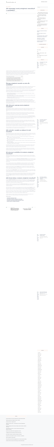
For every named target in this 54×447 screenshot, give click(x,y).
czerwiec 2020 (39, 405)
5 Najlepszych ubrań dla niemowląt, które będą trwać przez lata (13, 432)
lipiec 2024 (39, 361)
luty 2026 (39, 356)
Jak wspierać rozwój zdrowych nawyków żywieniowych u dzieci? (15, 200)
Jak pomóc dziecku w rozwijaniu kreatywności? (13, 201)
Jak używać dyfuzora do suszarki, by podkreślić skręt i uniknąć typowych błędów (15, 418)
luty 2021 (39, 395)
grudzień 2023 (39, 364)
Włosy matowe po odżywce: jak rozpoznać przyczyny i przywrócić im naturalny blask (41, 18)
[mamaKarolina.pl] (11, 2)
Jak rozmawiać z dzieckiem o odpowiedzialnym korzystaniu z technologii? (43, 178)
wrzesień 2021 (39, 386)
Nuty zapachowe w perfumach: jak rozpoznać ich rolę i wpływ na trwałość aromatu (41, 15)
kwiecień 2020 (39, 408)
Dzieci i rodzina (39, 49)
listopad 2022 (39, 368)
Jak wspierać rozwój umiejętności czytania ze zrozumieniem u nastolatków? (15, 435)
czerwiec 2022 (39, 374)
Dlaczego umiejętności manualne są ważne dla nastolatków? (13, 77)
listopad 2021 (39, 383)
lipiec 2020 (39, 404)
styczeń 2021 (39, 396)
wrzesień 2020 (39, 401)
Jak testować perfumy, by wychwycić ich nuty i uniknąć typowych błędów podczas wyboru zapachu (42, 25)
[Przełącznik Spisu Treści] (21, 76)
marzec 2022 (39, 378)
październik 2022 (40, 369)
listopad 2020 (39, 399)
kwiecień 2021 (39, 392)
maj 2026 (39, 352)
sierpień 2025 (39, 359)
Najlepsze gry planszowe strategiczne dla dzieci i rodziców (13, 420)
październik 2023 (40, 365)
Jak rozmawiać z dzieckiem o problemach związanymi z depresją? (14, 434)
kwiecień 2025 (39, 360)
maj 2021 (39, 391)
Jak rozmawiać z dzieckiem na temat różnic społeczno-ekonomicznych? (43, 120)
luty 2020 (39, 410)
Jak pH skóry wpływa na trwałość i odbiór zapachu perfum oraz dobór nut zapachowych (42, 22)
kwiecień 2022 (39, 377)
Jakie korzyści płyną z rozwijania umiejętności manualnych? (13, 80)
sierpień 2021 (39, 387)
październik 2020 (40, 400)
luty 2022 (39, 379)
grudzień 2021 (39, 382)
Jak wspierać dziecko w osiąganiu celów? (11, 421)
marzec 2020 (39, 409)
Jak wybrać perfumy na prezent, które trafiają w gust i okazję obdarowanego (15, 440)
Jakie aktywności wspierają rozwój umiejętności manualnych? (14, 78)
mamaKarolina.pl (27, 444)
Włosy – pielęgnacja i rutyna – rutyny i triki (42, 55)
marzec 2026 (39, 355)
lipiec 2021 (39, 388)
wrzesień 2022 (39, 370)
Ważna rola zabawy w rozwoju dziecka (10, 437)
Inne (37, 51)
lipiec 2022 (39, 373)
